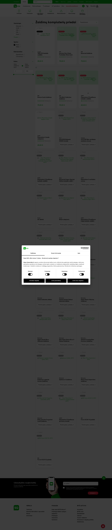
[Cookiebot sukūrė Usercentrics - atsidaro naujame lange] (82, 248)
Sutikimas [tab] (33, 253)
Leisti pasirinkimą (56, 280)
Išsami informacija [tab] (56, 253)
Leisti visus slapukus (78, 280)
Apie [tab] (79, 253)
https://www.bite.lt (28, 262)
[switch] (47, 274)
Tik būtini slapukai (34, 280)
